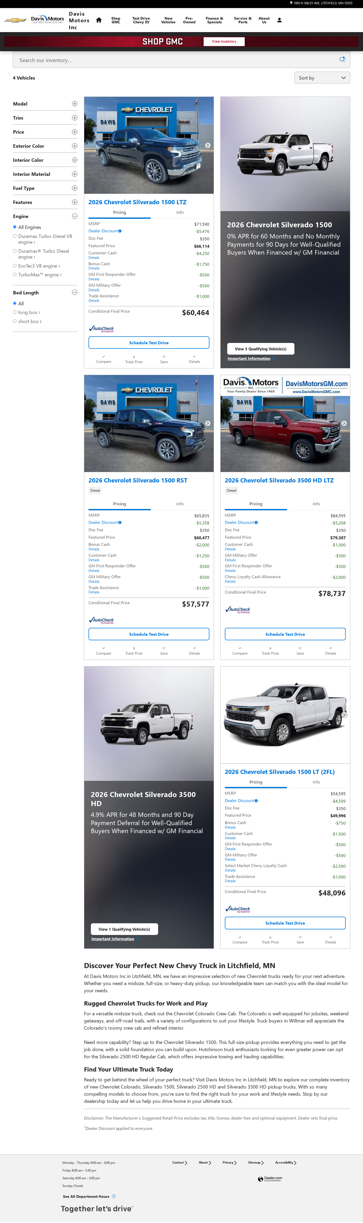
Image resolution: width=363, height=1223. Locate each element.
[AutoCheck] (101, 329)
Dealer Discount (103, 230)
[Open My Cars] (278, 20)
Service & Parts (243, 20)
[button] (148, 490)
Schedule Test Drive (149, 342)
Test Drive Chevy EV (141, 20)
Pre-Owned (189, 20)
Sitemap (254, 1162)
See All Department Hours (86, 1196)
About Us (264, 20)
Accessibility (284, 1162)
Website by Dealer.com (270, 1179)
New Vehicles (168, 20)
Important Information (252, 359)
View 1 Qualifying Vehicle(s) (124, 930)
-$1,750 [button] (202, 264)
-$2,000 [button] (202, 544)
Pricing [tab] (119, 212)
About (203, 1162)
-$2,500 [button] (338, 866)
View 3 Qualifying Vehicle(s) (261, 350)
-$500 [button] (203, 274)
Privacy (228, 1162)
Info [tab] (180, 212)
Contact (178, 1162)
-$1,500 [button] (338, 834)
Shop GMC (115, 20)
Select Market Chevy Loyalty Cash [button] (256, 868)
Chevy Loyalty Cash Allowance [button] (253, 579)
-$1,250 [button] (202, 555)
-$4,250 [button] (202, 253)
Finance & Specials (214, 20)
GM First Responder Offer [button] (112, 276)
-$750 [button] (340, 823)
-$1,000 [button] (202, 296)
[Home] (15, 20)
